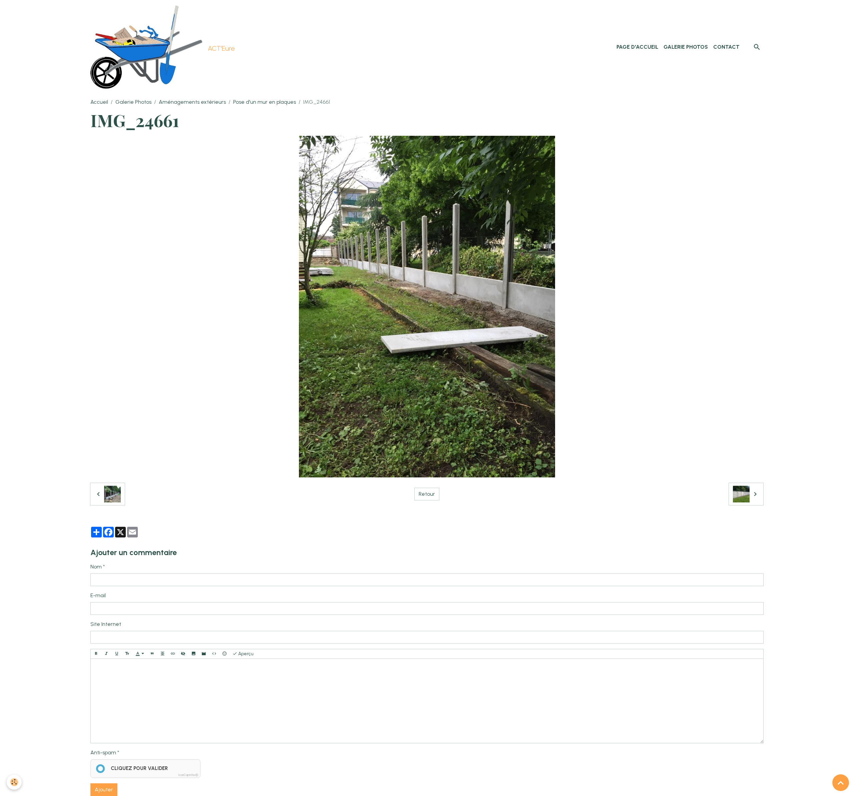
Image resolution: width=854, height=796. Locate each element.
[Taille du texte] (127, 654)
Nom (96, 566)
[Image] (193, 654)
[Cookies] (14, 782)
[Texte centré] (162, 654)
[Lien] (172, 654)
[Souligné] (116, 654)
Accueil (99, 102)
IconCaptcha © (188, 775)
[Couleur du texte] (139, 654)
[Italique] (106, 654)
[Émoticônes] (224, 654)
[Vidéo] (203, 654)
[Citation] (152, 654)
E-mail (98, 595)
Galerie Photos (686, 47)
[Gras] (96, 654)
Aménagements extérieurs (192, 102)
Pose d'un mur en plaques (264, 102)
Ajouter (104, 789)
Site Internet (105, 624)
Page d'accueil (637, 47)
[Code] (214, 654)
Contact (726, 47)
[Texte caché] (183, 654)
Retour (427, 494)
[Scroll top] (840, 782)
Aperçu (245, 654)
